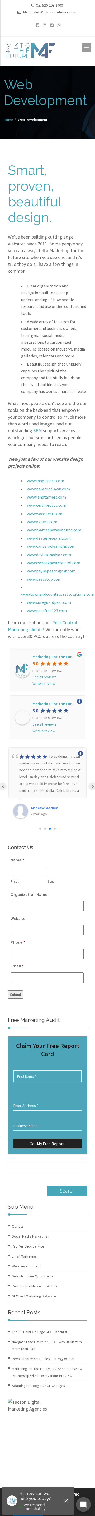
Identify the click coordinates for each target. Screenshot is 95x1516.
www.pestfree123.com (47, 610)
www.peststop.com (44, 579)
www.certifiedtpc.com (46, 505)
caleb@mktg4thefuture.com (54, 12)
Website (18, 918)
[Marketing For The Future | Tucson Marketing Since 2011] (30, 50)
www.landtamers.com (46, 497)
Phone (18, 942)
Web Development (26, 1266)
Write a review (43, 683)
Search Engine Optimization (33, 1276)
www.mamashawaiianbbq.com (54, 530)
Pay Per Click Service (28, 1246)
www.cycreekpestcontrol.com (53, 562)
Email (17, 966)
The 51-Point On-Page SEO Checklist (39, 1332)
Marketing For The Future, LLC (59, 656)
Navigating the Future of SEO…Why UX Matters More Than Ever (47, 1345)
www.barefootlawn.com (48, 488)
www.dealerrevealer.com (49, 538)
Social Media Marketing (29, 1236)
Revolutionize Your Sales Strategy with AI (43, 1358)
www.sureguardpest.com (49, 602)
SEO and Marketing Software (34, 1296)
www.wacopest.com (44, 513)
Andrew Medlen (44, 807)
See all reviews (44, 677)
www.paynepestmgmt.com (51, 571)
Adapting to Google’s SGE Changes (38, 1385)
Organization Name (29, 894)
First (15, 881)
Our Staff (19, 1226)
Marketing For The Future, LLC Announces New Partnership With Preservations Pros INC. (47, 1372)
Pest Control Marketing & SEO (34, 1286)
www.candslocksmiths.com (51, 546)
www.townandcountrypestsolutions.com (57, 594)
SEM (37, 431)
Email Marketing (24, 1256)
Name (17, 860)
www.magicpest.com (45, 480)
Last (52, 881)
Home (8, 119)
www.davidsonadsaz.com (49, 554)
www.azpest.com (42, 521)
